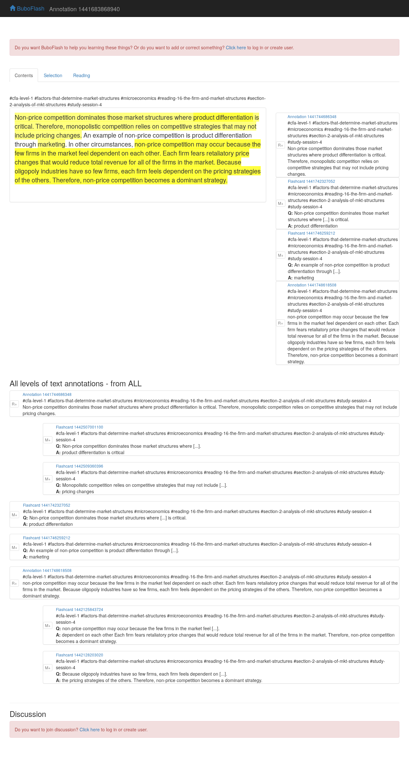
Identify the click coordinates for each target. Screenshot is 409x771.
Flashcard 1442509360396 (79, 466)
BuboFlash (29, 8)
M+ (280, 203)
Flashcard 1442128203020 (79, 654)
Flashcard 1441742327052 (311, 181)
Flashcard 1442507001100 (79, 427)
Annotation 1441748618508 (312, 284)
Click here (236, 47)
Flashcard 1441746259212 (311, 233)
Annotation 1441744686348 (312, 116)
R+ (280, 145)
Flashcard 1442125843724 (79, 609)
